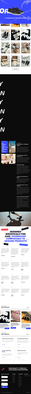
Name (2, 375)
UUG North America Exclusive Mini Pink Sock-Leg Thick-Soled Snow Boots (15, 324)
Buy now (7, 328)
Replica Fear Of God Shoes (7, 338)
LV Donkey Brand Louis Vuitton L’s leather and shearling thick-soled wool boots (25, 326)
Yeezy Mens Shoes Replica (22, 338)
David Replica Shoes (21, 350)
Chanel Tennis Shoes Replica (6, 351)
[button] (29, 1)
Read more (13, 327)
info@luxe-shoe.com (27, 375)
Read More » (3, 344)
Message (2, 382)
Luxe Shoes (2, 392)
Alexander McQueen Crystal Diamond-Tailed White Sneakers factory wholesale (4, 326)
